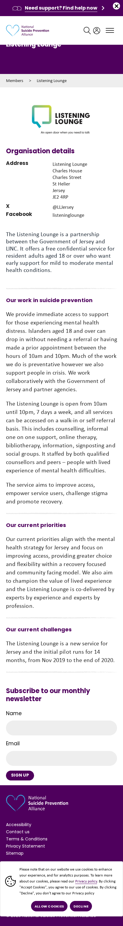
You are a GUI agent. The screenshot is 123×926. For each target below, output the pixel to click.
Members (14, 80)
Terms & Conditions (26, 839)
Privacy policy (86, 881)
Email (13, 743)
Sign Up (20, 775)
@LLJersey (63, 207)
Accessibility (18, 825)
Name (14, 713)
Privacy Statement (25, 846)
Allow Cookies (49, 906)
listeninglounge (68, 215)
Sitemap (15, 853)
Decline (80, 906)
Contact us (18, 832)
